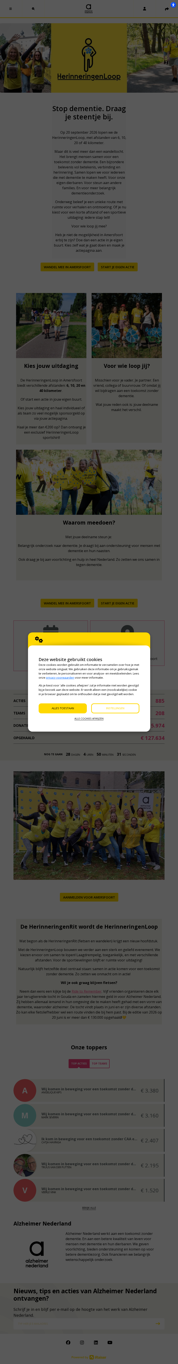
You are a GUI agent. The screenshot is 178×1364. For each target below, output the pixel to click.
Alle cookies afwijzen (89, 718)
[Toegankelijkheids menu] (173, 4)
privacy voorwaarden (60, 678)
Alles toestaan (63, 708)
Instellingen (115, 708)
